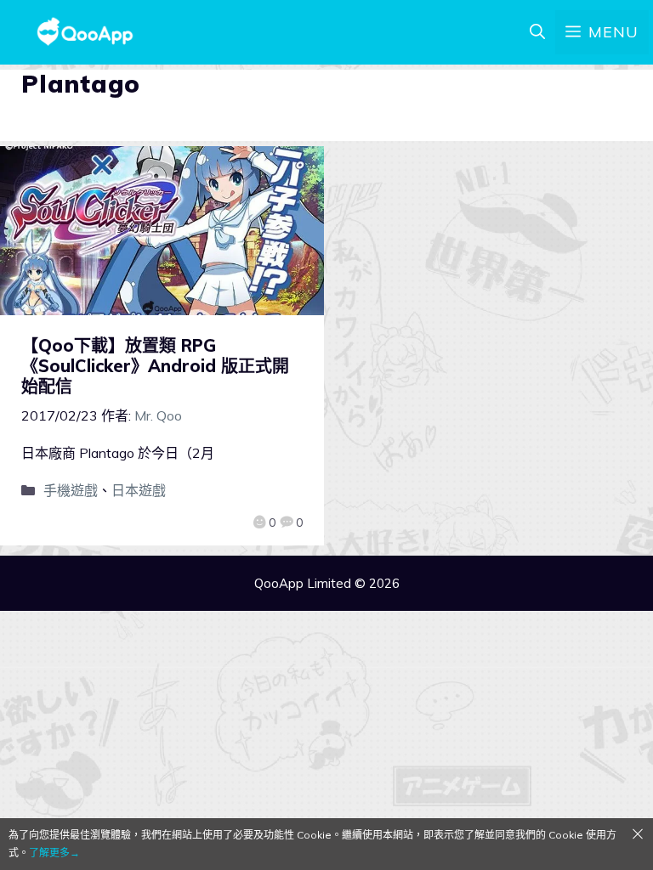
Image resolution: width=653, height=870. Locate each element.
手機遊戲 (70, 490)
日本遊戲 (138, 490)
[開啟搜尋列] (537, 32)
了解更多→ (54, 852)
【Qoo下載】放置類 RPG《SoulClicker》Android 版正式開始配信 (155, 366)
